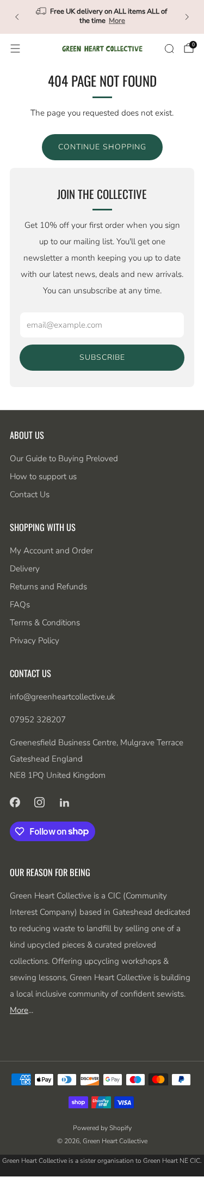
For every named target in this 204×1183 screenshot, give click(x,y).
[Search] (169, 48)
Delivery (25, 568)
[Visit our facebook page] (14, 802)
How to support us (43, 476)
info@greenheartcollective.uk (62, 696)
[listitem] (102, 17)
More (117, 21)
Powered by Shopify (102, 1128)
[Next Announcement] (187, 16)
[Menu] (15, 48)
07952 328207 (38, 719)
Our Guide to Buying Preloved (64, 458)
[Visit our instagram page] (39, 802)
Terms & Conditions (45, 622)
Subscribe (102, 357)
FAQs (20, 604)
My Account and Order (51, 550)
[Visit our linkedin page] (64, 802)
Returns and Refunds (48, 586)
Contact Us (30, 494)
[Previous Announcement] (16, 16)
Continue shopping (102, 147)
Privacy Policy (34, 640)
